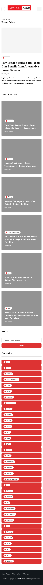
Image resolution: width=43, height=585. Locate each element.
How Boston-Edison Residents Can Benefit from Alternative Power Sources (21, 66)
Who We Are (16, 574)
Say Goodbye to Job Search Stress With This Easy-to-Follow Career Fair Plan (20, 239)
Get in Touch (6, 574)
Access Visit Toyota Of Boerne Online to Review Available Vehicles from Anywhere (21, 315)
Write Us (26, 574)
